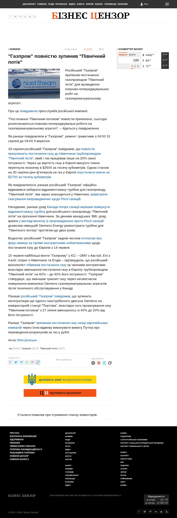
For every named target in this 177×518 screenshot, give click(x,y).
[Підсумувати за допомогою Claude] (99, 362)
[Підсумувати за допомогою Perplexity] (104, 362)
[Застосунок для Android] (25, 16)
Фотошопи (70, 453)
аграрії (123, 469)
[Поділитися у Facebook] (10, 361)
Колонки (123, 4)
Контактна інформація (23, 436)
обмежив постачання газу (46, 265)
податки (124, 465)
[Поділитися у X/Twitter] (16, 361)
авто (122, 482)
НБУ (122, 462)
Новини (42, 4)
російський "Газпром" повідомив (45, 296)
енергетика (126, 459)
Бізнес (99, 4)
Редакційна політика (22, 453)
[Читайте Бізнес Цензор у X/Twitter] (145, 512)
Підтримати (17, 439)
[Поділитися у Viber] (32, 361)
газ (14, 348)
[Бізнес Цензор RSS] (35, 16)
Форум (90, 4)
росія (123, 475)
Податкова (125, 436)
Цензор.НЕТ (29, 4)
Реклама (15, 443)
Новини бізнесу (19, 459)
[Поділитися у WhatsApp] (27, 361)
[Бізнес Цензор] (91, 16)
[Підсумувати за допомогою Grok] (110, 362)
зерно (123, 472)
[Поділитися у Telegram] (21, 361)
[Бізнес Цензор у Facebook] (10, 16)
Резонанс (61, 4)
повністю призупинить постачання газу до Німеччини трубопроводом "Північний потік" (54, 153)
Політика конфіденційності (26, 449)
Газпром (30, 348)
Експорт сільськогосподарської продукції (141, 443)
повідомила (29, 111)
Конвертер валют (131, 49)
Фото (68, 446)
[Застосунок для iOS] (30, 16)
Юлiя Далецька (27, 340)
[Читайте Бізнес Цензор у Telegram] (150, 512)
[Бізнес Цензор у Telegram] (20, 16)
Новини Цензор (19, 456)
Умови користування (22, 446)
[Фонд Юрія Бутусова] (60, 379)
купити (132, 54)
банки (123, 433)
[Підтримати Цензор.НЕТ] (60, 393)
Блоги (80, 4)
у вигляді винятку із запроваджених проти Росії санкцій (61, 221)
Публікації (110, 4)
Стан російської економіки (133, 440)
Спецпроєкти (71, 475)
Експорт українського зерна (134, 446)
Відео (72, 4)
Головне (69, 472)
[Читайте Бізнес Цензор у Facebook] (139, 512)
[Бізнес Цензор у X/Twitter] (15, 16)
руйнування (126, 479)
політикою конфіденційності (107, 495)
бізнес (123, 452)
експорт (124, 456)
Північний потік (52, 348)
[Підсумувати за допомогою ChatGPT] (93, 362)
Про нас (15, 433)
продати (123, 54)
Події (51, 4)
